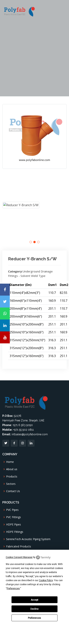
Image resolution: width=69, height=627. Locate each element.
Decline (34, 609)
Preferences (34, 618)
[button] (31, 242)
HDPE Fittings (14, 531)
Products (11, 476)
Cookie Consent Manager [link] (19, 557)
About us (11, 469)
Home (10, 462)
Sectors (11, 483)
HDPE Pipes (13, 524)
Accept (34, 599)
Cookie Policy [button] (46, 580)
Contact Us (13, 491)
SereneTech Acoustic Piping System (28, 539)
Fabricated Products (18, 546)
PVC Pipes (12, 509)
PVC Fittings (13, 517)
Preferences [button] (13, 588)
